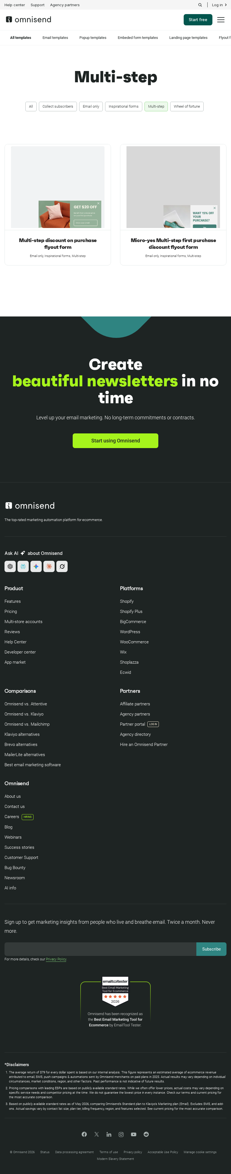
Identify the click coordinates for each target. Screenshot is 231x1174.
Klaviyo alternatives (22, 734)
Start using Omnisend (115, 441)
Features (13, 601)
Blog (8, 827)
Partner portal (132, 724)
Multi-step (156, 106)
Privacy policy (133, 1152)
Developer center (20, 652)
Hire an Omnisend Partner (144, 744)
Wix (123, 652)
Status (45, 1152)
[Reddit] (146, 1136)
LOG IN (153, 724)
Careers (18, 816)
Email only (91, 106)
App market (15, 662)
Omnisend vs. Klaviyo (24, 714)
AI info (10, 888)
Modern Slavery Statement (115, 1159)
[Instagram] (121, 1136)
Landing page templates (188, 38)
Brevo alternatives (21, 744)
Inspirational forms (124, 106)
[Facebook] (84, 1135)
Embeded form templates (138, 38)
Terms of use (108, 1152)
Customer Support (21, 857)
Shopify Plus (131, 611)
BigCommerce (133, 621)
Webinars (13, 837)
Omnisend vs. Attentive (26, 703)
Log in (217, 5)
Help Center (15, 641)
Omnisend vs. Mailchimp (27, 724)
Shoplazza (129, 662)
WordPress (130, 631)
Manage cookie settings (200, 1152)
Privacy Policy (56, 959)
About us (13, 796)
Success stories (19, 847)
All (31, 106)
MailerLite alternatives (25, 754)
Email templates (55, 38)
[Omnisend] (28, 21)
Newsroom (15, 877)
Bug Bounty (15, 867)
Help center (15, 5)
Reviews (12, 631)
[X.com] (96, 1136)
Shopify (127, 601)
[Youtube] (133, 1135)
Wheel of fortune (187, 106)
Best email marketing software (33, 764)
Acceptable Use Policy (163, 1152)
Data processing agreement (74, 1152)
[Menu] (220, 23)
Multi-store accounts (24, 621)
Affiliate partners (135, 703)
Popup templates (92, 38)
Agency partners (65, 5)
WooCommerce (134, 641)
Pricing (11, 611)
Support (38, 5)
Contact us (15, 806)
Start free (198, 19)
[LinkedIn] (108, 1135)
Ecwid (125, 672)
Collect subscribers (58, 106)
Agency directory (135, 734)
